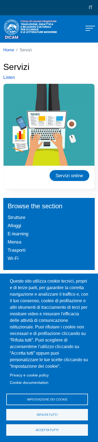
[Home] (16, 28)
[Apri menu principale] (87, 27)
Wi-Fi (13, 258)
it (91, 7)
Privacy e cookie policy (29, 375)
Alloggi (14, 225)
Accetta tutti (47, 430)
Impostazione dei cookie (47, 399)
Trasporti (17, 250)
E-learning (18, 233)
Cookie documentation (29, 383)
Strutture (16, 217)
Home (8, 50)
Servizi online (69, 175)
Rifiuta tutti (47, 414)
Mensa (14, 242)
